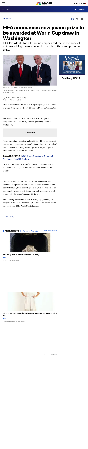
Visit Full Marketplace (50, 230)
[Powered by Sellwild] (54, 355)
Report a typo (8, 216)
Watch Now (79, 3)
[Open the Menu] (4, 3)
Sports (7, 19)
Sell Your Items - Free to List (29, 231)
